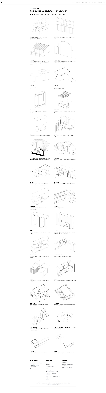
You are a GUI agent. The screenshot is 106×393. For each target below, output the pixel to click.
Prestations (84, 2)
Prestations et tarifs (50, 366)
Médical (49, 14)
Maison (42, 14)
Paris (64, 14)
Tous (31, 14)
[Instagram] (30, 368)
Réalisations (78, 2)
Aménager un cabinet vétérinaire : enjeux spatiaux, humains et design (52, 378)
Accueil (72, 2)
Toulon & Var (54, 14)
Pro (45, 14)
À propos (100, 2)
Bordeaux (59, 14)
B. (1, 2)
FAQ (104, 2)
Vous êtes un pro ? (92, 2)
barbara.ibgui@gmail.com (67, 367)
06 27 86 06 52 (65, 365)
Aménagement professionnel (52, 371)
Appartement (36, 14)
